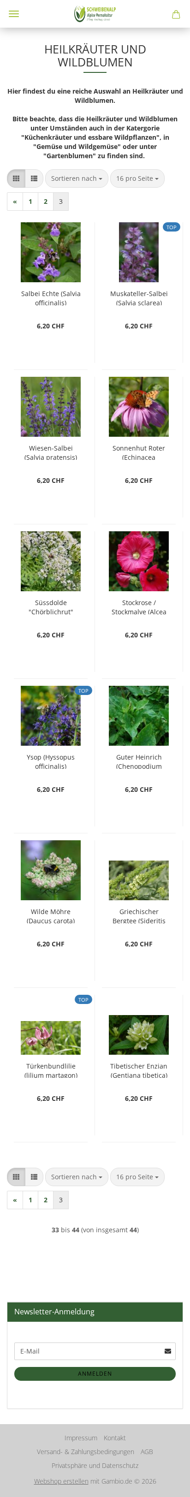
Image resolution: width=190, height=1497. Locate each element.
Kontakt (115, 1437)
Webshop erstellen (61, 1481)
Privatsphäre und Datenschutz (95, 1465)
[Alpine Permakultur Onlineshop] (95, 14)
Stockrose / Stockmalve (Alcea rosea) (139, 606)
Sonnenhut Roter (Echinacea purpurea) (139, 452)
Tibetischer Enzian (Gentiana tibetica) (138, 1070)
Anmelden (95, 1374)
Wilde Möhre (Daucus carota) (51, 915)
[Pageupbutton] (164, 1483)
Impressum (81, 1437)
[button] (16, 178)
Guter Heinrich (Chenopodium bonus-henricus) (138, 761)
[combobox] (76, 178)
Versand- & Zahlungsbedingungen (85, 1451)
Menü (14, 14)
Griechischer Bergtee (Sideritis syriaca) (139, 915)
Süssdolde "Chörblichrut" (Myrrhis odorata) (50, 606)
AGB (147, 1451)
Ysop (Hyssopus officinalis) (51, 761)
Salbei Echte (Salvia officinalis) (51, 297)
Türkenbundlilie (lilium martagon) (50, 1070)
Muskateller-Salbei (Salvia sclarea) (139, 297)
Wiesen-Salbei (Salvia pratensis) (50, 452)
